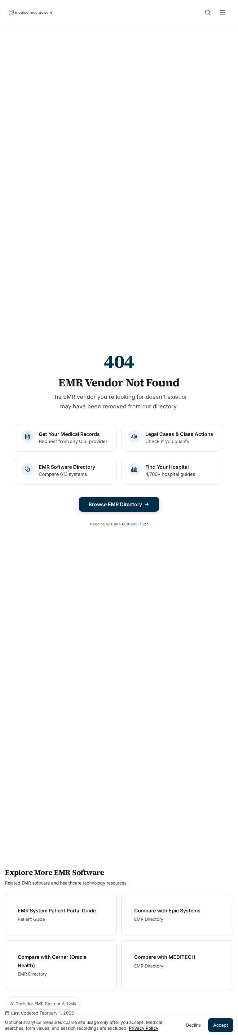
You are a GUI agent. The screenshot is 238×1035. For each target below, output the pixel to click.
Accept (220, 1025)
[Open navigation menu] (224, 12)
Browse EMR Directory (115, 504)
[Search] (207, 12)
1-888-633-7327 (133, 524)
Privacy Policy (143, 1028)
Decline (193, 1025)
